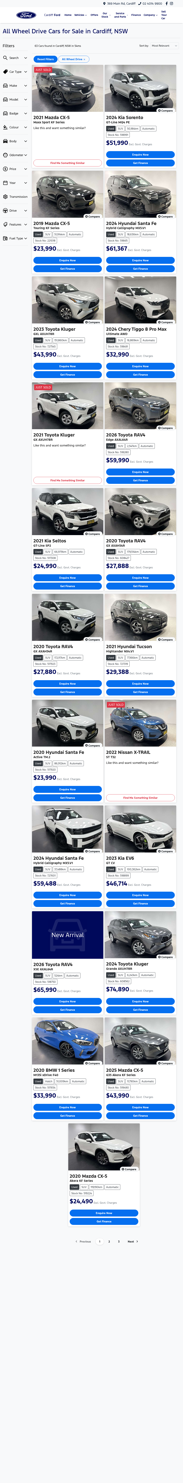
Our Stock (105, 15)
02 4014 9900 (152, 4)
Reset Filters (45, 59)
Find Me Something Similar (67, 163)
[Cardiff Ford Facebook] (167, 3)
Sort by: (144, 46)
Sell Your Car (164, 15)
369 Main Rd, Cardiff (121, 4)
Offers (94, 15)
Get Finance (140, 163)
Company (149, 15)
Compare (167, 110)
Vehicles (79, 15)
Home (68, 15)
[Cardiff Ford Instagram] (172, 3)
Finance (136, 15)
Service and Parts (120, 15)
